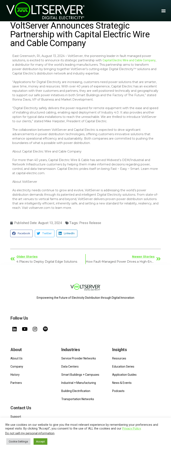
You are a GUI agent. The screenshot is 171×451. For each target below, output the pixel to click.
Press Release (90, 223)
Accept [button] (40, 441)
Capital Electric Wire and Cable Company (129, 60)
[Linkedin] (14, 329)
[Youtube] (25, 329)
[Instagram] (35, 329)
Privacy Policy (131, 428)
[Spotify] (45, 329)
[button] (163, 10)
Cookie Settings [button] (18, 441)
